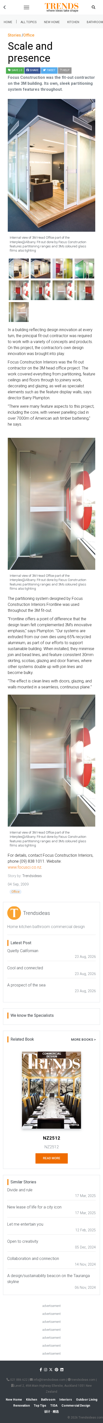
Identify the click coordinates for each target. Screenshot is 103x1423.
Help (66, 70)
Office (16, 891)
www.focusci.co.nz (24, 867)
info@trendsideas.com (49, 1379)
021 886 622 (19, 1379)
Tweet (51, 70)
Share (33, 70)
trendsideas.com (83, 1379)
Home (8, 22)
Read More (51, 1158)
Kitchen (73, 22)
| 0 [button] (17, 70)
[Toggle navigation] (26, 7)
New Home (52, 22)
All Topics (28, 22)
